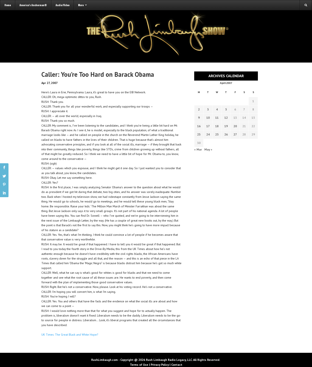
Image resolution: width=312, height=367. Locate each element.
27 (235, 134)
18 (217, 126)
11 (217, 118)
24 (208, 134)
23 (199, 134)
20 (235, 126)
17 (208, 126)
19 (226, 126)
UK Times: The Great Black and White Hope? (69, 334)
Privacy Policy (160, 365)
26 (226, 134)
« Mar (198, 149)
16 (199, 126)
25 (217, 134)
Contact (176, 365)
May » (208, 149)
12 (226, 118)
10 (208, 118)
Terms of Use (139, 365)
